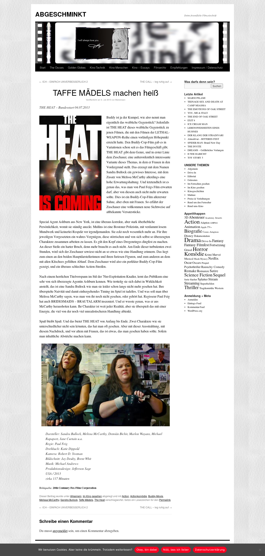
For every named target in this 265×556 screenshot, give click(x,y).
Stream (213, 279)
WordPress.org (195, 310)
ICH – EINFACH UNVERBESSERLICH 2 (63, 81)
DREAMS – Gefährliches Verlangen (206, 150)
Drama (192, 240)
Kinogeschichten (196, 191)
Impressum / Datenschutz (207, 67)
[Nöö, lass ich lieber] (260, 550)
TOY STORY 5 (195, 157)
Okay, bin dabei (146, 549)
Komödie (194, 253)
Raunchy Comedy (213, 267)
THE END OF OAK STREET (203, 116)
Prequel (205, 262)
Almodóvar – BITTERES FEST (203, 139)
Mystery (204, 258)
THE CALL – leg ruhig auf (156, 81)
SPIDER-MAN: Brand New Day (204, 142)
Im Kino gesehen (92, 496)
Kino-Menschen (118, 67)
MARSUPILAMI (196, 97)
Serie (186, 279)
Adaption (205, 222)
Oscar (188, 262)
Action (125, 496)
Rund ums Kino (195, 206)
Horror (200, 248)
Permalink (165, 499)
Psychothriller (192, 267)
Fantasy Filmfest (196, 244)
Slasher (193, 279)
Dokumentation (202, 236)
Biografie (193, 231)
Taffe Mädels (86, 499)
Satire (214, 270)
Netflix (213, 258)
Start (43, 67)
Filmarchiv (160, 67)
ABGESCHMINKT (60, 14)
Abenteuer (197, 217)
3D (186, 217)
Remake (190, 270)
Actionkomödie (138, 496)
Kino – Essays (141, 67)
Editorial (192, 176)
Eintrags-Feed (194, 303)
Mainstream (120, 99)
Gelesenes (193, 180)
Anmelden (193, 299)
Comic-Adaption (211, 231)
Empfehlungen (179, 67)
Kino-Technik (97, 67)
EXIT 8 (191, 120)
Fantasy (218, 240)
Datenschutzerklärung (210, 549)
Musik (197, 258)
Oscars (196, 262)
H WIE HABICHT (197, 153)
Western (219, 288)
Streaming (192, 283)
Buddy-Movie (155, 496)
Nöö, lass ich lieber (176, 549)
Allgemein (76, 496)
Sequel (219, 275)
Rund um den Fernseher (199, 202)
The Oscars (57, 67)
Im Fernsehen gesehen (199, 183)
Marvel (216, 255)
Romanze (203, 271)
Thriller (191, 287)
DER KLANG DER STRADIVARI (205, 135)
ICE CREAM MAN (198, 124)
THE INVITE (194, 146)
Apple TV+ (206, 227)
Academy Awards (213, 217)
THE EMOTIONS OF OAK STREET (206, 109)
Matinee (191, 194)
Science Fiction (198, 275)
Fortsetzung (217, 245)
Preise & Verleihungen (199, 198)
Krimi (208, 255)
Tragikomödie (206, 288)
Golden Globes (77, 67)
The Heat (99, 499)
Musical (188, 258)
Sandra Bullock (69, 499)
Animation (192, 226)
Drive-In (192, 172)
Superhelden (207, 283)
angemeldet (60, 530)
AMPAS (214, 222)
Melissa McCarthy (49, 499)
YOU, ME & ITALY (198, 112)
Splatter (203, 279)
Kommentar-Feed (196, 307)
